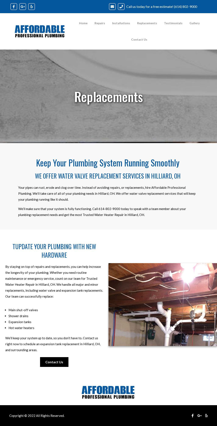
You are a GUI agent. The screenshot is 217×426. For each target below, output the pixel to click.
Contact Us (139, 39)
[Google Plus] (199, 415)
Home (83, 23)
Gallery (194, 23)
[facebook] (193, 415)
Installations (121, 23)
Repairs (100, 23)
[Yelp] (206, 415)
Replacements (147, 23)
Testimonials (173, 23)
